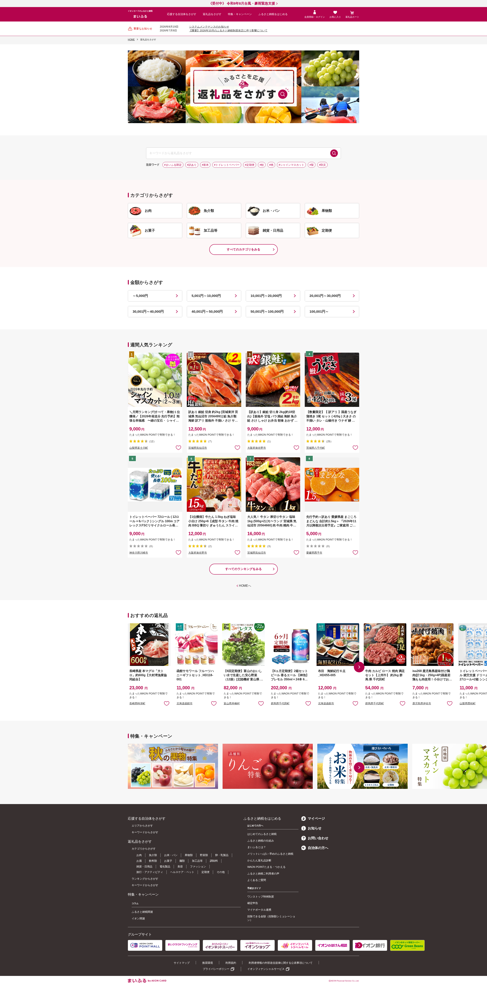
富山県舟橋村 (232, 703)
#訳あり (192, 164)
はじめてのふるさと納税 (262, 833)
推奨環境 (207, 962)
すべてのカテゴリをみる (243, 249)
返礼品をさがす (212, 14)
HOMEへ (245, 585)
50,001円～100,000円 (267, 311)
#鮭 (262, 164)
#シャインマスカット (291, 164)
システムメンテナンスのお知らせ (209, 26)
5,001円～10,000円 (206, 296)
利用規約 (230, 962)
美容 (180, 866)
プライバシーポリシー (216, 968)
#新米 (205, 164)
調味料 (214, 860)
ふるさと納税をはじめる (273, 14)
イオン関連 (138, 918)
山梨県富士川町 (138, 447)
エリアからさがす (142, 825)
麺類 (182, 860)
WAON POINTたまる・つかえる (266, 866)
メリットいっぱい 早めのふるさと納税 (270, 853)
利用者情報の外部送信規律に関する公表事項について (281, 962)
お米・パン (170, 855)
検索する (334, 153)
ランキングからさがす (145, 878)
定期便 (205, 872)
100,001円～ (319, 311)
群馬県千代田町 (280, 703)
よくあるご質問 (256, 880)
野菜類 (204, 855)
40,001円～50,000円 (207, 311)
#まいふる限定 (173, 164)
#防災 (322, 164)
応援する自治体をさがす (181, 14)
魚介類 (153, 855)
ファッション (198, 866)
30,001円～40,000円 (148, 311)
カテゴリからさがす (144, 848)
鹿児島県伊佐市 (421, 703)
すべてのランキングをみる (243, 569)
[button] (359, 667)
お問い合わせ (318, 838)
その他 (221, 872)
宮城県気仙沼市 (197, 447)
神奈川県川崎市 (138, 552)
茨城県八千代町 (315, 447)
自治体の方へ (318, 848)
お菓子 (168, 860)
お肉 (139, 855)
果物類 (189, 855)
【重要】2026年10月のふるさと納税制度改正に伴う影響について (228, 30)
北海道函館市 (185, 703)
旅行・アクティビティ (149, 872)
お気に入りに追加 (166, 703)
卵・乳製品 (221, 855)
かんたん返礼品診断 (259, 860)
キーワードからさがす (145, 832)
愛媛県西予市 (314, 552)
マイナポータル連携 (259, 909)
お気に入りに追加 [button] (178, 447)
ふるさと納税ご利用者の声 (263, 873)
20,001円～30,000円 (325, 296)
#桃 (271, 164)
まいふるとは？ (256, 847)
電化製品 (165, 866)
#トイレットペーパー (227, 164)
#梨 (312, 164)
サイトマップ (182, 962)
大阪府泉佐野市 (256, 447)
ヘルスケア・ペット (182, 872)
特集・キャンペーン (240, 14)
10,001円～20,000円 (266, 296)
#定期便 (249, 164)
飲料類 (153, 860)
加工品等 (197, 860)
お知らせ (314, 828)
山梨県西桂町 (468, 703)
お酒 (139, 860)
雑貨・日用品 (144, 866)
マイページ (316, 818)
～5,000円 (140, 296)
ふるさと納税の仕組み (260, 840)
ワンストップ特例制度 (260, 896)
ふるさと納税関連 (142, 911)
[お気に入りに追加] (178, 447)
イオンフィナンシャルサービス (266, 968)
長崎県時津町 (137, 703)
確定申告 (252, 903)
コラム (135, 903)
